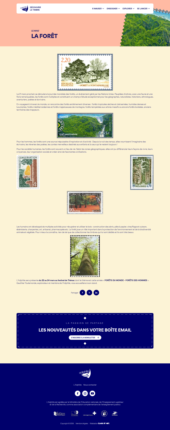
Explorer (127, 8)
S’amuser (97, 8)
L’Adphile (78, 384)
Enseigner (112, 8)
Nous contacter (90, 384)
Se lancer (142, 8)
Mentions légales (82, 423)
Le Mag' (35, 30)
